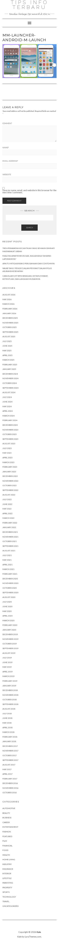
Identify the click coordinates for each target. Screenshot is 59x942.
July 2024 (7, 397)
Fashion (6, 831)
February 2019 (9, 681)
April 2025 (7, 355)
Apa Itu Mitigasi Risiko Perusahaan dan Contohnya (28, 263)
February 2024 (9, 420)
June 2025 (7, 346)
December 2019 (10, 634)
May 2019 (6, 667)
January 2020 (9, 630)
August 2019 (8, 653)
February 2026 (9, 308)
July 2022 (7, 499)
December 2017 (10, 746)
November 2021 (10, 537)
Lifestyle (7, 878)
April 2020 (7, 616)
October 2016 (9, 792)
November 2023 (10, 429)
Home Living (8, 859)
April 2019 (7, 671)
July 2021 (7, 555)
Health (6, 855)
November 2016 (10, 788)
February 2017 (9, 778)
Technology (9, 897)
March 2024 (8, 415)
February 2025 (9, 364)
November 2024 (10, 378)
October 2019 (9, 643)
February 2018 (9, 737)
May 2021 (6, 560)
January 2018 (9, 741)
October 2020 (9, 588)
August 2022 (8, 494)
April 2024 (7, 411)
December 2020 (10, 578)
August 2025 (8, 336)
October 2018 (9, 699)
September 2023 (10, 439)
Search (29, 227)
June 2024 (7, 401)
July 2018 (7, 713)
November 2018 (10, 695)
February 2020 (9, 625)
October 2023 (9, 434)
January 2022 (9, 527)
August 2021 (8, 550)
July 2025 (7, 341)
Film (4, 841)
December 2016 (10, 783)
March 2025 (8, 360)
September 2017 (10, 760)
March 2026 (8, 304)
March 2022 (8, 518)
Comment (7, 123)
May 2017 (6, 769)
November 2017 (10, 750)
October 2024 (9, 383)
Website (6, 174)
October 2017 (9, 755)
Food (5, 850)
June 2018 (7, 718)
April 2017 (7, 774)
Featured (7, 836)
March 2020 (8, 620)
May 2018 (6, 723)
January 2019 (9, 685)
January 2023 (9, 471)
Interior (6, 873)
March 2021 (8, 569)
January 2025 (9, 369)
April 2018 (7, 727)
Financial (7, 845)
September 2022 (10, 490)
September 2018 (10, 704)
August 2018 (8, 709)
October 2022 (9, 485)
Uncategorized (10, 906)
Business (6, 817)
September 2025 (10, 332)
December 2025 (10, 318)
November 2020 (10, 583)
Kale (39, 932)
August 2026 (8, 294)
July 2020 (7, 602)
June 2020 (7, 606)
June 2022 (7, 504)
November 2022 (10, 481)
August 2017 (8, 764)
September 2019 (10, 648)
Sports (6, 892)
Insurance (7, 869)
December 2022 (10, 476)
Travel (5, 901)
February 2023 (9, 467)
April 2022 (7, 513)
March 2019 (8, 676)
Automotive (8, 808)
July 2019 (7, 657)
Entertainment (10, 827)
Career (6, 822)
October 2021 (9, 541)
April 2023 (7, 457)
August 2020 (8, 597)
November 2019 (10, 639)
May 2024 (6, 406)
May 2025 (6, 350)
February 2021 (9, 574)
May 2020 (6, 611)
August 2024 (8, 392)
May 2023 (6, 453)
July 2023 (7, 448)
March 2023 (8, 462)
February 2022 (9, 523)
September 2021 (10, 546)
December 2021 (10, 532)
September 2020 (10, 592)
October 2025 (9, 327)
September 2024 (10, 388)
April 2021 (7, 564)
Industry (7, 864)
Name (5, 147)
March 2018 (8, 732)
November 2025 (10, 322)
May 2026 (6, 299)
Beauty (6, 813)
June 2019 (7, 662)
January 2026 (9, 313)
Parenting (7, 883)
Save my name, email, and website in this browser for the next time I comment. (29, 191)
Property (7, 887)
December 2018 (10, 690)
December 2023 (10, 425)
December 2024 (10, 374)
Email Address (10, 161)
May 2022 (6, 508)
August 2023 (8, 443)
